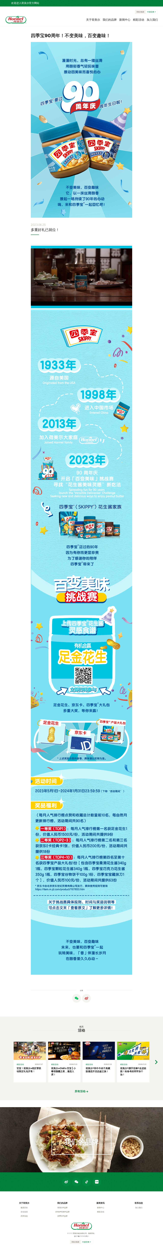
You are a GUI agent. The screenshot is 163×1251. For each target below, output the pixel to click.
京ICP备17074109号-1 (81, 1236)
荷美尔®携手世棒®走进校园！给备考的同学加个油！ (133, 1071)
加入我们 (152, 19)
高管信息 (24, 1216)
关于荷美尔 (93, 19)
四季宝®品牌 (62, 1216)
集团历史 (24, 1207)
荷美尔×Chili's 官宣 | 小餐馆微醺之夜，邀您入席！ (63, 1071)
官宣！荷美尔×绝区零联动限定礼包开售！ (29, 1070)
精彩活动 (138, 19)
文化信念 (24, 1212)
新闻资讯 (101, 1203)
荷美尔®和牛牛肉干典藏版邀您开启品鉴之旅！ (98, 1070)
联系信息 (139, 1203)
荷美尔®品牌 (62, 1207)
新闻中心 (124, 19)
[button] (156, 1062)
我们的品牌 (110, 19)
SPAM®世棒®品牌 (62, 1212)
